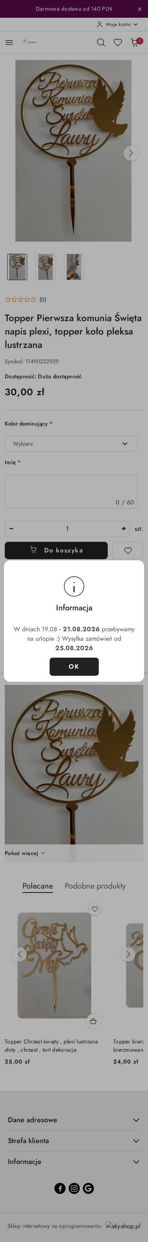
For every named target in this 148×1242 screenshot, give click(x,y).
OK (74, 666)
